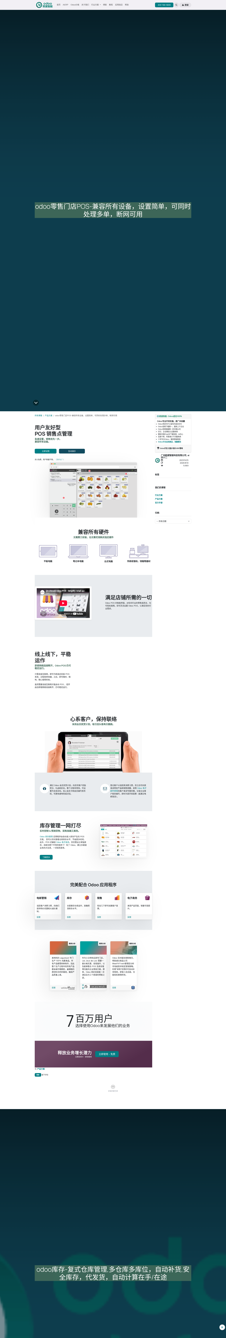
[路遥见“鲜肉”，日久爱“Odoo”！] (124, 948)
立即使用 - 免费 (107, 1054)
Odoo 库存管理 (46, 836)
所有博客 (38, 415)
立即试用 (45, 451)
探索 (38, 917)
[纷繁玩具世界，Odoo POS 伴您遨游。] (93, 948)
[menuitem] (58, 5)
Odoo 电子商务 (62, 842)
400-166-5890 (164, 5)
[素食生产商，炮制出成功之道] (63, 948)
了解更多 (46, 857)
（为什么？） (60, 459)
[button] (176, 4)
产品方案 (48, 415)
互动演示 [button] (72, 451)
